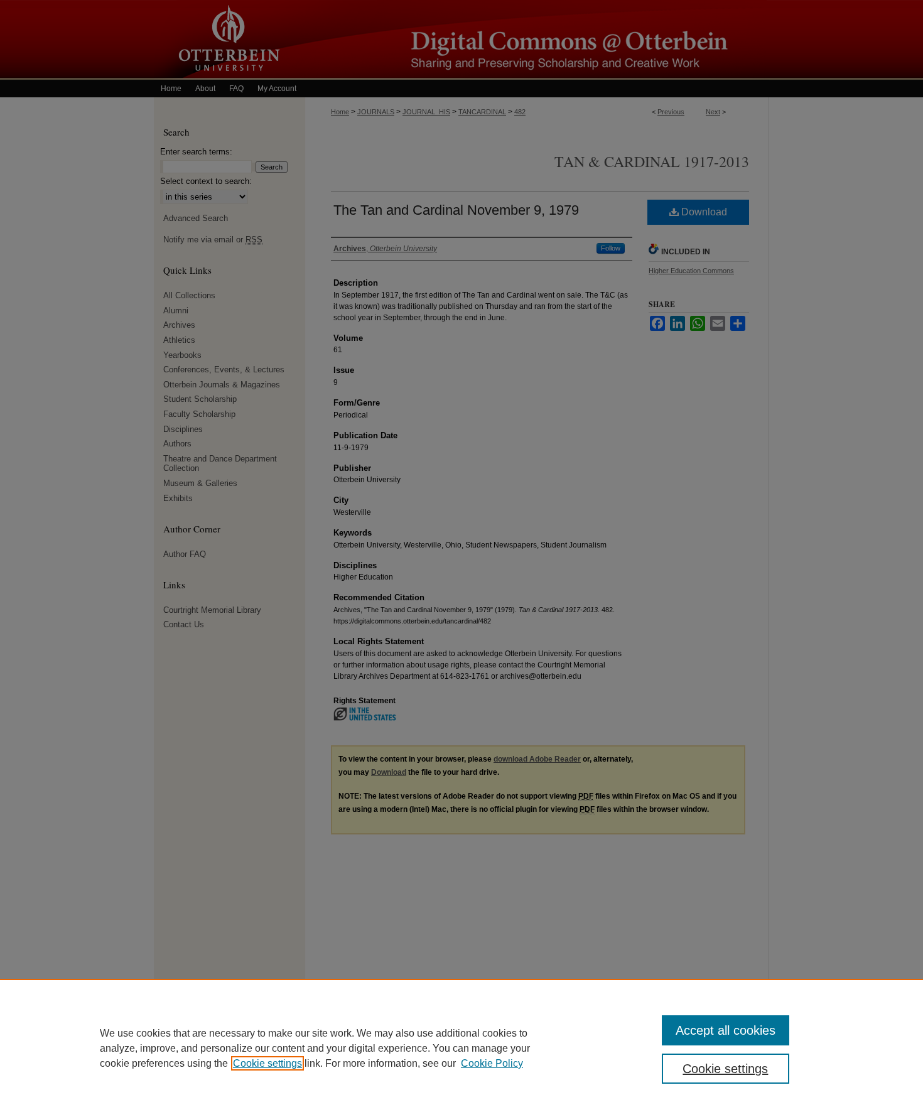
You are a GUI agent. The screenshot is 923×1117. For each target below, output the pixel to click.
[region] (461, 1048)
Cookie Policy (492, 1063)
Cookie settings (267, 1063)
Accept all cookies (725, 1030)
